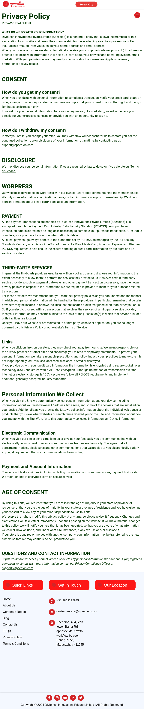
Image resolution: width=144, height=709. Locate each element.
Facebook (49, 698)
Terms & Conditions (16, 643)
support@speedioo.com (17, 145)
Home (7, 599)
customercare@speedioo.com (76, 611)
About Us (9, 605)
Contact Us (10, 624)
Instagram (57, 698)
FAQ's (7, 631)
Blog (6, 618)
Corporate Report (14, 611)
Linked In (73, 698)
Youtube (65, 698)
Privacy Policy (12, 637)
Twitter (81, 698)
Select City (86, 4)
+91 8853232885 (67, 600)
